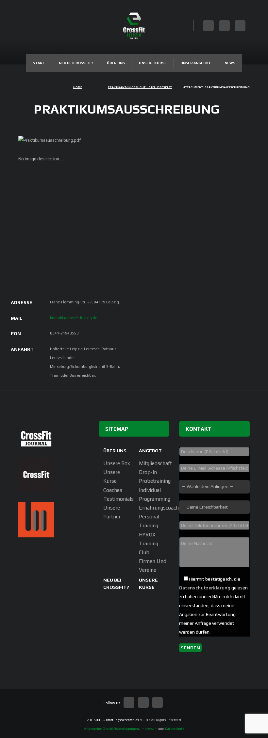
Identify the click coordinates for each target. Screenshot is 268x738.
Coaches (112, 490)
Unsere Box (116, 463)
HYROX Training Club (148, 543)
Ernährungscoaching (162, 508)
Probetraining (155, 481)
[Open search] (188, 24)
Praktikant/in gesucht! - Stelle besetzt (140, 87)
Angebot (150, 450)
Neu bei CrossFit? (76, 63)
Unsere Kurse (153, 63)
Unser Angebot (195, 63)
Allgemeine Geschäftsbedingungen (111, 728)
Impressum (149, 728)
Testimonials (118, 499)
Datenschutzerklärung (204, 587)
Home (77, 87)
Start (39, 63)
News (230, 63)
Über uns (116, 63)
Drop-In (148, 472)
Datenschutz (174, 728)
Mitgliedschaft (155, 463)
